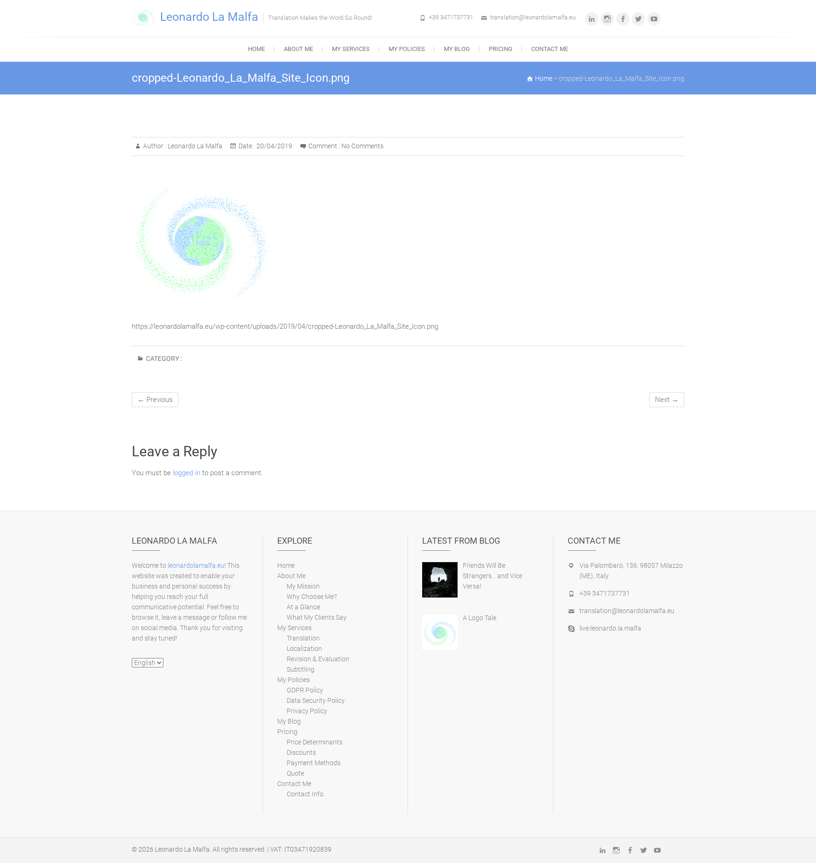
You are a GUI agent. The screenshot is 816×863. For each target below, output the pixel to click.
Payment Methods (313, 763)
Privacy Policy (307, 711)
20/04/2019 (273, 146)
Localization (304, 648)
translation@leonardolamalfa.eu (533, 17)
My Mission (303, 586)
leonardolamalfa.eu (196, 565)
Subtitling (300, 669)
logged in (186, 473)
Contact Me (549, 48)
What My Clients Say (317, 617)
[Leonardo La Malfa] (146, 17)
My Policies (407, 48)
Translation (303, 638)
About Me (298, 48)
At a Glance (303, 607)
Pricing (500, 48)
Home (256, 48)
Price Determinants (314, 742)
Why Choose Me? (312, 596)
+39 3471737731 (451, 17)
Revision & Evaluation (318, 659)
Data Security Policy (316, 700)
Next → (667, 399)
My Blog (457, 48)
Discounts (301, 752)
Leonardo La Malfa (209, 17)
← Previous (155, 399)
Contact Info (305, 794)
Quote (295, 773)
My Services (351, 48)
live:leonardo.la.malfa (610, 628)
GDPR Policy (305, 690)
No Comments (362, 146)
